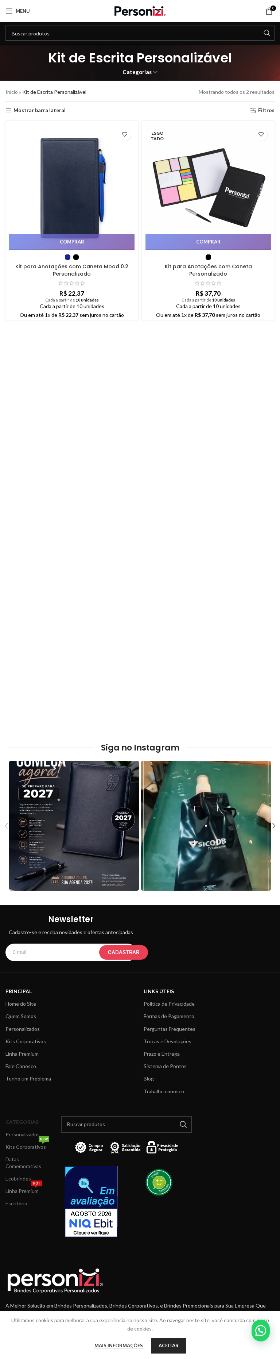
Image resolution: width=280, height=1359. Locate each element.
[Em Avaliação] (93, 1201)
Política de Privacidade (169, 1004)
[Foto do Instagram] (74, 826)
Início (11, 92)
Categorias (137, 72)
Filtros (266, 110)
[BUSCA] (267, 33)
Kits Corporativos (25, 1041)
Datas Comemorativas (23, 1162)
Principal (18, 991)
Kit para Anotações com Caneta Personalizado (208, 270)
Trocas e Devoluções (167, 1041)
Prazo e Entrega (162, 1054)
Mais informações (119, 1345)
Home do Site (20, 1004)
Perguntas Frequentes (169, 1029)
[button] (261, 1330)
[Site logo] (140, 10)
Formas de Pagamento (169, 1016)
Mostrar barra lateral (39, 110)
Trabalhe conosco (164, 1091)
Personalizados (22, 1029)
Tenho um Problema (28, 1078)
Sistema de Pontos (165, 1066)
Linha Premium (22, 1054)
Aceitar (169, 1345)
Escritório (16, 1203)
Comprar (72, 242)
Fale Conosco (20, 1066)
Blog (149, 1078)
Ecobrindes (18, 1178)
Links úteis (159, 991)
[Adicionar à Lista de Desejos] (124, 134)
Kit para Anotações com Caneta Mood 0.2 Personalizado (71, 270)
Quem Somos (20, 1016)
